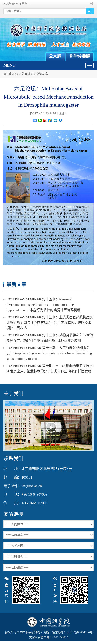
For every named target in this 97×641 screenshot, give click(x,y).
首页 (11, 74)
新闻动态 (27, 74)
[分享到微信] (40, 120)
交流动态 (42, 74)
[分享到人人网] (61, 120)
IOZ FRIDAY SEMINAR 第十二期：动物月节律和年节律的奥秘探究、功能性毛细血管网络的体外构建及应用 (50, 337)
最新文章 (16, 284)
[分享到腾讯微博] (56, 120)
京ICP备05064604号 (80, 632)
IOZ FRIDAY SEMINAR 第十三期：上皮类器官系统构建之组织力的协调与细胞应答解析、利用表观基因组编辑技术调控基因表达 (50, 322)
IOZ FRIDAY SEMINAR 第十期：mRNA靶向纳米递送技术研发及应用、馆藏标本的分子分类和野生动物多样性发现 (50, 368)
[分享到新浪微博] (45, 120)
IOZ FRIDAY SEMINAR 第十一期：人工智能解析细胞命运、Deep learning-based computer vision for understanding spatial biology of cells (49, 353)
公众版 (55, 56)
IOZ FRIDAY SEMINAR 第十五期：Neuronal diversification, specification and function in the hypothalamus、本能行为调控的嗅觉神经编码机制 (44, 304)
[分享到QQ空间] (50, 120)
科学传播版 (80, 56)
